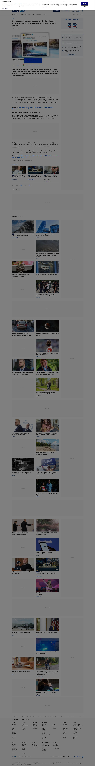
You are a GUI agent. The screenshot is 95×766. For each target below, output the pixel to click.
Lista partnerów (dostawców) (46, 6)
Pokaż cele (84, 6)
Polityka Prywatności (5, 8)
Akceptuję (84, 3)
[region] (47, 5)
